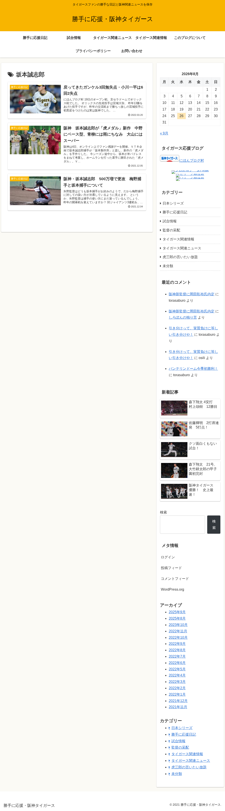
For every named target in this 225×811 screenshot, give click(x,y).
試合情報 (170, 221)
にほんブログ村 (191, 160)
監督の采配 (171, 230)
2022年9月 (177, 644)
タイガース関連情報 (178, 239)
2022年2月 (177, 688)
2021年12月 (178, 701)
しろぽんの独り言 (183, 317)
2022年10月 (178, 637)
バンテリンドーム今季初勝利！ (193, 368)
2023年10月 (178, 625)
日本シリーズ (173, 203)
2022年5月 (177, 669)
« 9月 (164, 133)
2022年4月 (177, 675)
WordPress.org (172, 589)
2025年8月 (177, 618)
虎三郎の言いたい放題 (180, 257)
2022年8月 (177, 650)
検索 (163, 512)
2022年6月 (177, 663)
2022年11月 (178, 631)
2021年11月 (178, 707)
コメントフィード (175, 579)
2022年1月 (177, 694)
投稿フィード (171, 568)
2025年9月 (177, 612)
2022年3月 (177, 682)
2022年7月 (177, 656)
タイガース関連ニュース (182, 248)
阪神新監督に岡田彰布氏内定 (191, 294)
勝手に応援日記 (175, 212)
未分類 (168, 266)
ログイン (168, 557)
